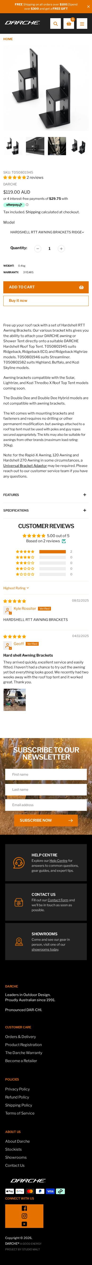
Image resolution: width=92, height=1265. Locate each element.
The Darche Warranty (23, 1053)
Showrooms (16, 1157)
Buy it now (18, 300)
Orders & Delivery (20, 1036)
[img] (14, 601)
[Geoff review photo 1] (14, 699)
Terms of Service (19, 1113)
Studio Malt (31, 1249)
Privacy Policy (17, 1089)
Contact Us (15, 1165)
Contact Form (58, 900)
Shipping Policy (18, 1105)
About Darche (17, 1141)
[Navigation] (82, 23)
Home (8, 39)
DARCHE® (12, 1243)
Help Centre (58, 861)
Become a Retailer (21, 1061)
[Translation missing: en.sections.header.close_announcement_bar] (88, 6)
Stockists (13, 1149)
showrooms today (45, 949)
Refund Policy (17, 1097)
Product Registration (23, 1045)
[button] (15, 177)
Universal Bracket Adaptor (25, 466)
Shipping (33, 212)
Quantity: (18, 248)
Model (9, 222)
